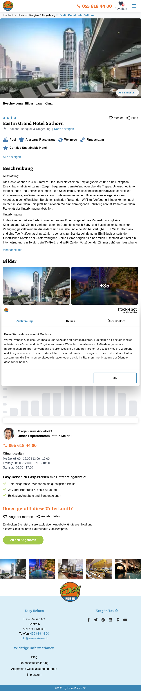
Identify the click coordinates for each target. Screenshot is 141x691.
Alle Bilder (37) (127, 92)
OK (115, 378)
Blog (34, 657)
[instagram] (103, 620)
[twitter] (96, 620)
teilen (134, 117)
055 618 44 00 (97, 6)
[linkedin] (110, 620)
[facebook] (89, 620)
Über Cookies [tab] (116, 320)
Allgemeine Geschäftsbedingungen (34, 668)
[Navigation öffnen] (134, 5)
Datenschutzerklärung (34, 662)
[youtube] (125, 620)
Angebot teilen (50, 516)
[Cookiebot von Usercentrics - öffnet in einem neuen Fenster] (121, 310)
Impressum (34, 674)
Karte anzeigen (64, 128)
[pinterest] (118, 620)
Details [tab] (70, 320)
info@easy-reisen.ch (34, 638)
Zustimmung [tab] (24, 320)
